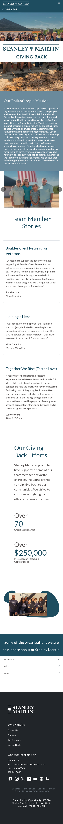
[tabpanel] (31, 189)
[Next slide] (59, 189)
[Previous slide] (3, 189)
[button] (31, 659)
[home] (3, 9)
